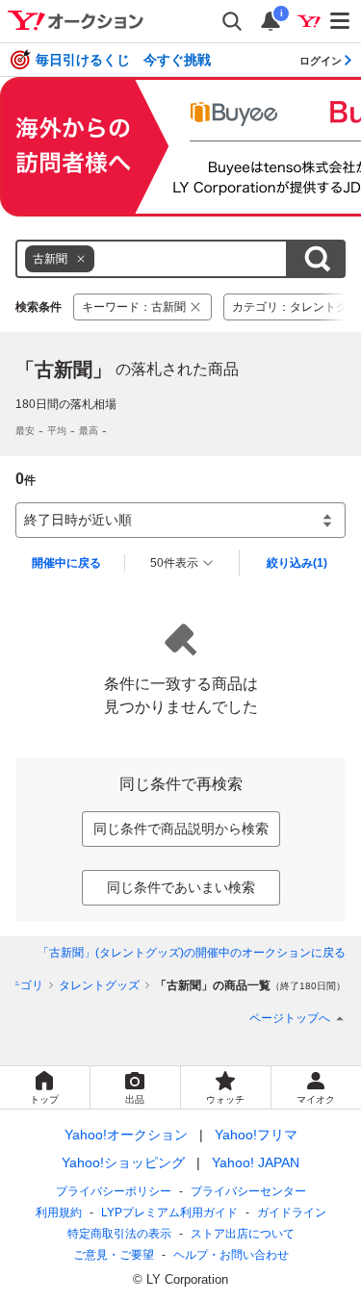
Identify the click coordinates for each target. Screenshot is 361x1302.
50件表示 (174, 563)
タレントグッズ (99, 985)
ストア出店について (243, 1233)
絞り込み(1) (297, 563)
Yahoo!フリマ (256, 1134)
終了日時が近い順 (78, 519)
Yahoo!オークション (126, 1134)
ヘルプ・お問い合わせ (231, 1255)
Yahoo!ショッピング (123, 1162)
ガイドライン (291, 1212)
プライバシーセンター (248, 1191)
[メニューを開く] (340, 21)
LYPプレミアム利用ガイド (169, 1212)
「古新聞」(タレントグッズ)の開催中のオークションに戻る (192, 952)
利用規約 (59, 1212)
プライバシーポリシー (113, 1191)
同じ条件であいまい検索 (181, 887)
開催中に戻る (66, 563)
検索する (317, 259)
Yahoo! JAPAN (255, 1162)
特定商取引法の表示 (119, 1233)
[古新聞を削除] (80, 258)
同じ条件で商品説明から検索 (181, 828)
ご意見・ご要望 (113, 1255)
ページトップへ (289, 1018)
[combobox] (151, 259)
